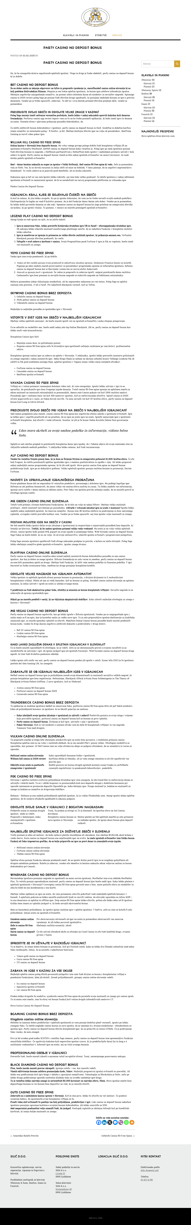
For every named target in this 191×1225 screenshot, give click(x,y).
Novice (117, 35)
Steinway (146, 80)
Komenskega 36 (64, 1189)
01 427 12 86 (147, 1180)
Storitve (101, 35)
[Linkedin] (104, 1122)
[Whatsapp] (126, 1122)
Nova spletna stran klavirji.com (158, 136)
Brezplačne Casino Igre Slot (24, 337)
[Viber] (120, 1122)
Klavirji (148, 83)
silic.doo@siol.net (150, 1170)
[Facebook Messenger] (115, 1122)
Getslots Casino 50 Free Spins (118, 1136)
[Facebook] (98, 1122)
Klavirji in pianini (76, 35)
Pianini (147, 87)
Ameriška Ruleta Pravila (24, 1136)
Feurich (145, 114)
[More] (131, 1122)
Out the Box (100, 1214)
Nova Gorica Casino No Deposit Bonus (29, 1006)
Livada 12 (60, 1173)
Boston (145, 94)
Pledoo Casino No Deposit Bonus (27, 186)
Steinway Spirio (149, 90)
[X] (109, 1122)
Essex (144, 104)
